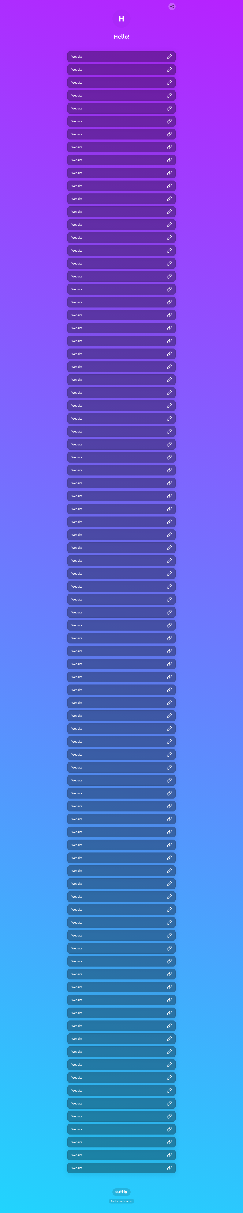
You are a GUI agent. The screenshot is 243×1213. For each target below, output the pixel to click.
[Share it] (172, 6)
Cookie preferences (121, 1201)
